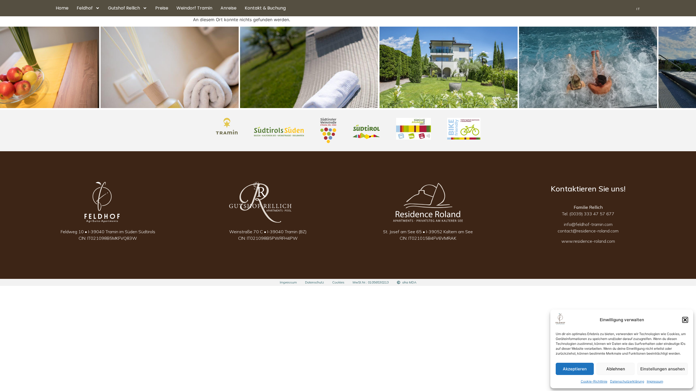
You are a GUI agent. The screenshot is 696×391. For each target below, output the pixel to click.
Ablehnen (615, 368)
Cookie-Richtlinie (594, 381)
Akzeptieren (575, 368)
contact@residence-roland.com (588, 231)
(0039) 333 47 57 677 (591, 213)
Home (62, 8)
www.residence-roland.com (588, 241)
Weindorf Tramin (194, 8)
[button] (685, 320)
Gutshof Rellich (124, 8)
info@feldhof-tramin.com (588, 224)
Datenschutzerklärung (627, 381)
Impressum (655, 381)
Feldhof (85, 8)
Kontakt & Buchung (265, 8)
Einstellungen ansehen (662, 368)
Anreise (228, 8)
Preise (161, 8)
